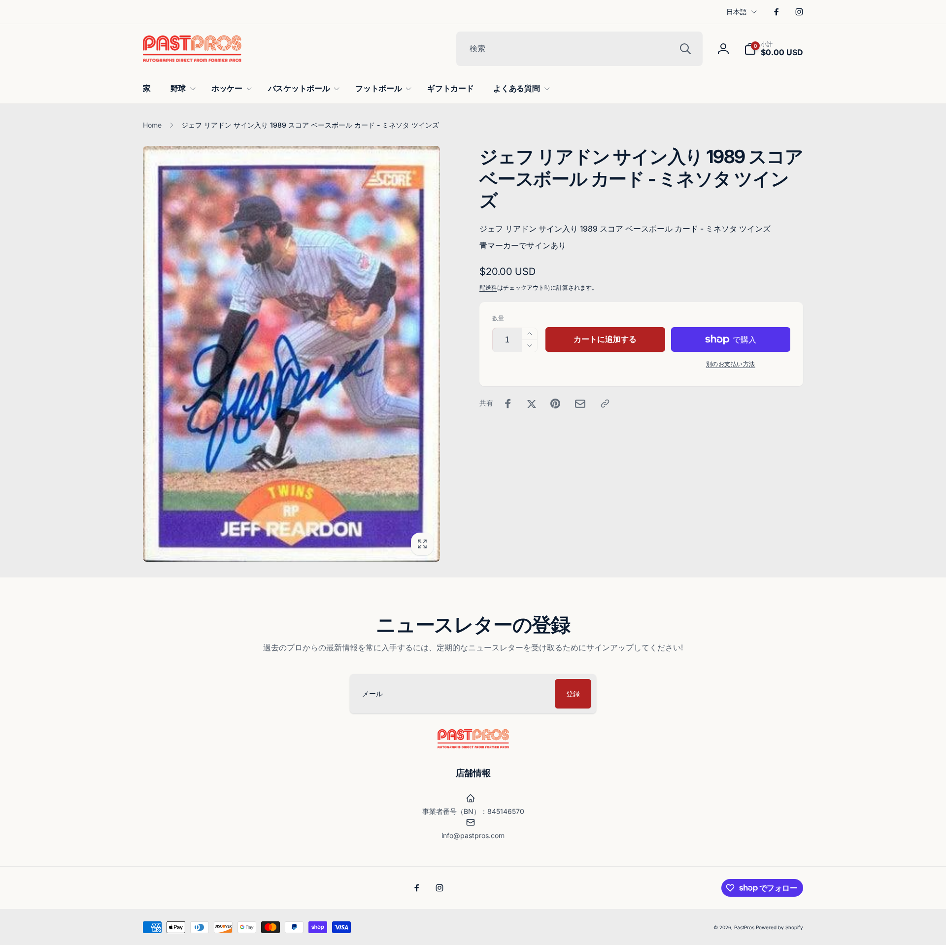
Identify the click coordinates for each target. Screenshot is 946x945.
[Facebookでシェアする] (508, 403)
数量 (498, 318)
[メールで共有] (580, 404)
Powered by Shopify (779, 927)
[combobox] (579, 49)
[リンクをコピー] (605, 403)
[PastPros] (473, 745)
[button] (773, 48)
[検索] (685, 49)
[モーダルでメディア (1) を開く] (291, 354)
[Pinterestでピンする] (555, 403)
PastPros (744, 927)
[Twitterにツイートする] (532, 403)
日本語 (736, 11)
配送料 (488, 287)
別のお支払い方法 (730, 364)
